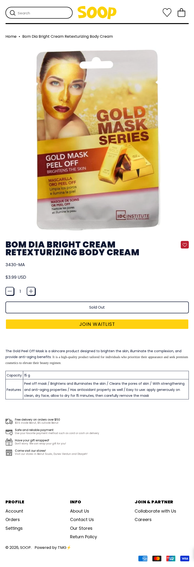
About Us (79, 511)
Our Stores (81, 528)
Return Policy (83, 537)
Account (14, 511)
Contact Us (82, 519)
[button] (97, 324)
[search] (12, 13)
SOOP (25, 547)
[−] (9, 291)
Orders (12, 519)
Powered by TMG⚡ (53, 547)
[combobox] (39, 13)
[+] (31, 291)
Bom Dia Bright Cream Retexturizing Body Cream (67, 36)
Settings (14, 528)
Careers (143, 519)
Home (11, 36)
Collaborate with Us (155, 511)
